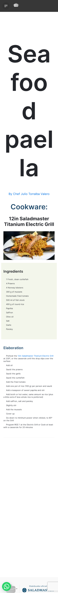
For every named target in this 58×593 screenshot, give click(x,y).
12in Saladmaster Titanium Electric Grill (35, 356)
